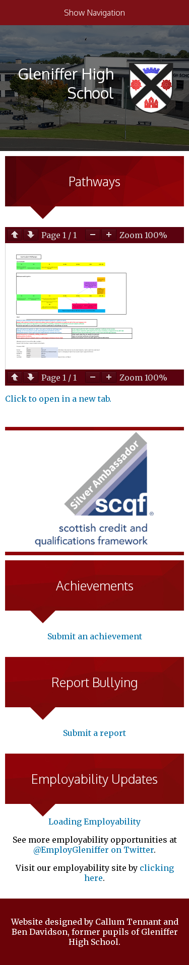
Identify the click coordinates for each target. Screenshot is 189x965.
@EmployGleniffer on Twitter (93, 850)
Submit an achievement (94, 636)
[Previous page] (14, 235)
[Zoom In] (108, 235)
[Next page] (30, 235)
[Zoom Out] (92, 235)
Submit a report (94, 733)
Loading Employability (94, 821)
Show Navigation (94, 13)
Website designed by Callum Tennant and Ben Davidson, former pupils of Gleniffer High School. (94, 932)
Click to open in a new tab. (58, 399)
